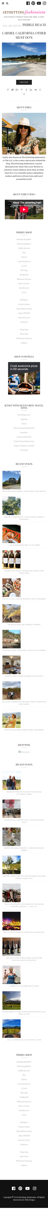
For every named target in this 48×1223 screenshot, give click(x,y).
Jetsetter (24, 432)
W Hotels (24, 450)
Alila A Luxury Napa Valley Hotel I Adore (24, 1040)
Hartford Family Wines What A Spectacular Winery (24, 650)
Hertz (24, 423)
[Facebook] (27, 3)
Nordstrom (24, 288)
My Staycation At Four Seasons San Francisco (24, 676)
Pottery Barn (24, 304)
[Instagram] (43, 3)
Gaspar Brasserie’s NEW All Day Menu (24, 545)
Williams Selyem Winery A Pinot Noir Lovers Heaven (24, 491)
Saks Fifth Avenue (24, 309)
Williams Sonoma (24, 338)
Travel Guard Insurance (24, 441)
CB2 (24, 252)
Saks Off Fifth (24, 313)
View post (24, 82)
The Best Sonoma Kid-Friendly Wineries (24, 625)
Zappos (24, 343)
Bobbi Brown (24, 248)
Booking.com (24, 415)
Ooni (24, 292)
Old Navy (24, 300)
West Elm (24, 334)
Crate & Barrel (24, 261)
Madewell (24, 275)
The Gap (24, 270)
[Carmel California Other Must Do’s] (24, 59)
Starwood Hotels (24, 437)
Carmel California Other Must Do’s (24, 35)
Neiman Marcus (24, 279)
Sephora (24, 322)
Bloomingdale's (24, 244)
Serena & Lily (24, 317)
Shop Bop (24, 329)
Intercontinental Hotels (24, 428)
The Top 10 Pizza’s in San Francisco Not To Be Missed (24, 599)
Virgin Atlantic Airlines (24, 446)
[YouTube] (38, 3)
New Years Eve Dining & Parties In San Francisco (24, 932)
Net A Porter (24, 283)
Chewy (24, 257)
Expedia (24, 419)
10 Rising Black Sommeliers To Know (24, 986)
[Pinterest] (32, 3)
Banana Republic (24, 239)
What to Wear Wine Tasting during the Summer (24, 730)
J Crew (24, 266)
